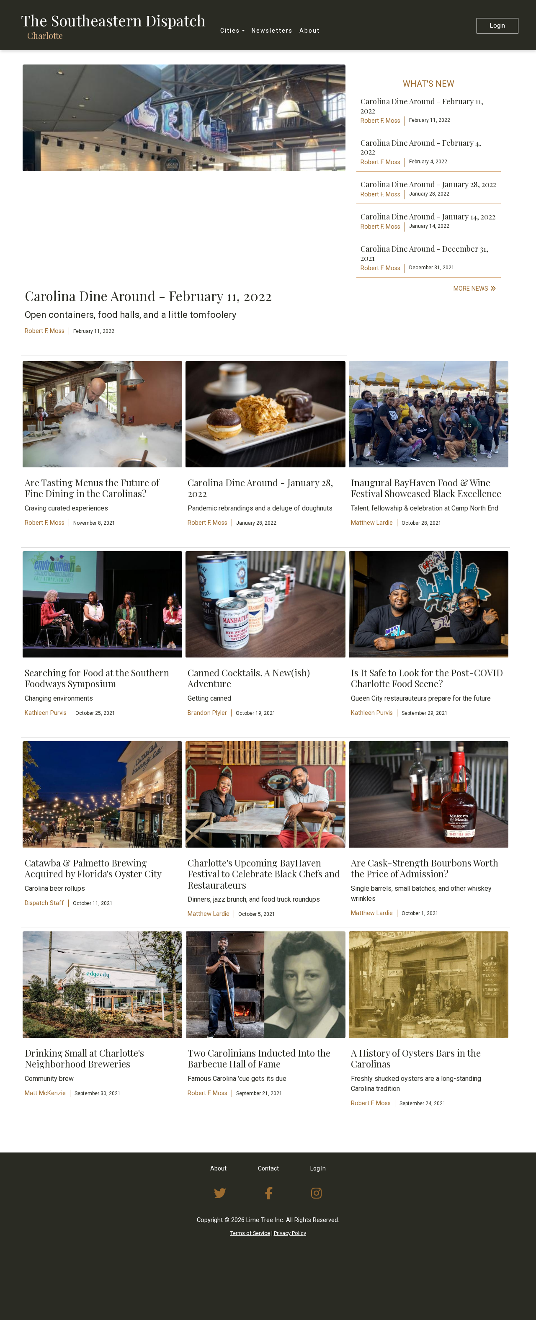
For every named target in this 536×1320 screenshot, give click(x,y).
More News (472, 288)
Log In (318, 1168)
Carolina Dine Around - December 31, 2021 (424, 253)
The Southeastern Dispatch (113, 20)
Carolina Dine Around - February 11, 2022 (422, 106)
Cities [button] (230, 30)
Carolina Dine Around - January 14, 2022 (428, 216)
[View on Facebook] (269, 1193)
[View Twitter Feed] (220, 1193)
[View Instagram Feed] (316, 1193)
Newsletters (272, 30)
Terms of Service (250, 1233)
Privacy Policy (290, 1233)
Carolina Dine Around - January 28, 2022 (428, 184)
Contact (268, 1168)
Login (497, 25)
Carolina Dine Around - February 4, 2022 (421, 147)
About (309, 30)
